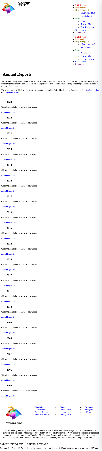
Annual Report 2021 (8, 144)
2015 (9, 227)
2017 (9, 196)
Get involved (88, 27)
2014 (9, 243)
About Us (86, 24)
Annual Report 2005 (8, 396)
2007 (9, 354)
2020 (9, 149)
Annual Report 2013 (8, 270)
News (84, 21)
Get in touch (80, 30)
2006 (9, 369)
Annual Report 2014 (8, 254)
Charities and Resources (88, 14)
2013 (9, 259)
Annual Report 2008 (8, 349)
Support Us (80, 32)
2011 (9, 291)
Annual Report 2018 (8, 191)
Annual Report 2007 (8, 364)
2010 (9, 306)
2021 (9, 133)
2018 (9, 180)
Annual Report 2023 (8, 112)
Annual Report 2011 (8, 301)
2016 (9, 212)
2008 (9, 338)
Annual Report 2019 (9, 175)
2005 (9, 385)
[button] (51, 101)
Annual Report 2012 (8, 285)
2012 (9, 275)
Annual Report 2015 (8, 238)
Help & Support (82, 10)
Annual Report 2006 (8, 380)
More (77, 18)
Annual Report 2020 (8, 159)
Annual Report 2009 (8, 333)
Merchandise (80, 7)
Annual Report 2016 (8, 222)
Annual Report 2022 (8, 128)
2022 (9, 117)
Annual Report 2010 (8, 317)
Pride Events (80, 5)
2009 (9, 322)
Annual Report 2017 (8, 207)
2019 (9, 164)
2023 (9, 101)
